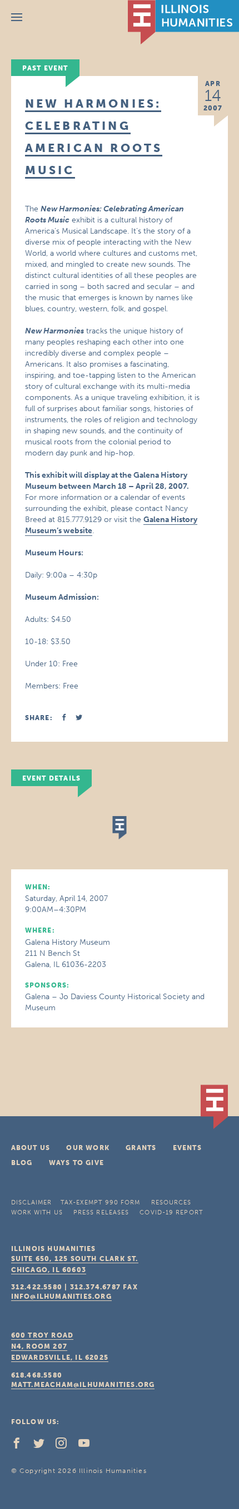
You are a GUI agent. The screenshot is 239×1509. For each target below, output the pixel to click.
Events (187, 1148)
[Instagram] (66, 1446)
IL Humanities (183, 22)
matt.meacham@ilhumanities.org (83, 1385)
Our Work (87, 1148)
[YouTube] (88, 1446)
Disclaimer (31, 1202)
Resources (171, 1202)
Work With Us (37, 1212)
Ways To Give (76, 1163)
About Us (31, 1148)
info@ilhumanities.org (61, 1296)
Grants (141, 1148)
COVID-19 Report (171, 1212)
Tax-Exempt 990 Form (101, 1202)
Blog (22, 1163)
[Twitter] (43, 1446)
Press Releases (101, 1212)
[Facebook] (21, 1446)
